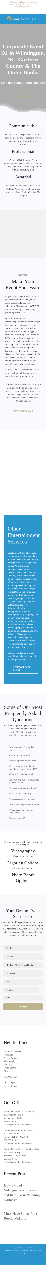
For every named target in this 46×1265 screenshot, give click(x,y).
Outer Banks (24, 163)
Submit (23, 1007)
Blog (6, 1071)
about (13, 341)
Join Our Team (10, 1077)
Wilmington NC (11, 163)
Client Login (9, 1083)
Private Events (10, 1058)
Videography (10, 1061)
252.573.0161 (29, 4)
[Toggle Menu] (40, 19)
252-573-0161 (10, 1140)
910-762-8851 (10, 1121)
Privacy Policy (10, 1086)
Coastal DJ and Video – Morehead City (21, 1149)
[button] (23, 748)
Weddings (8, 1055)
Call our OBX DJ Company (17, 370)
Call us (11, 653)
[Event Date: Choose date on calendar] (42, 990)
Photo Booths (10, 1068)
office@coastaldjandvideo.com (23, 7)
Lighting (8, 1064)
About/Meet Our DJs (13, 1051)
